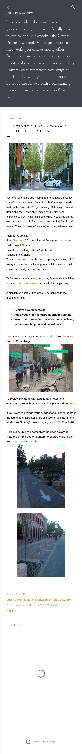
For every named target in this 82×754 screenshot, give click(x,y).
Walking (11, 610)
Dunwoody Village (16, 605)
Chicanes (17, 240)
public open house (26, 283)
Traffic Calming (56, 605)
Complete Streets (47, 599)
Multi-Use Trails (37, 605)
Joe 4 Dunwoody (19, 13)
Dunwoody (64, 599)
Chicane (31, 599)
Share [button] (9, 594)
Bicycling (20, 599)
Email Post (22, 594)
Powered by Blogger (44, 741)
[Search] (73, 6)
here (71, 403)
